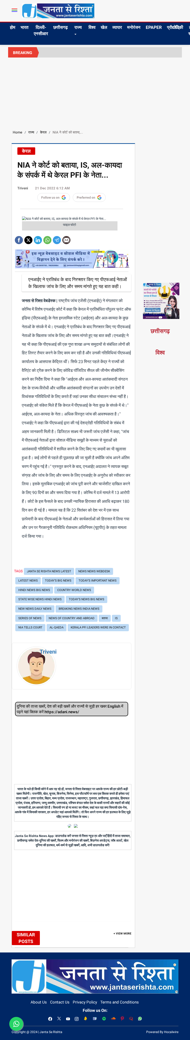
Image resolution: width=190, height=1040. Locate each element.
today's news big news (86, 599)
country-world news (74, 590)
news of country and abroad (72, 618)
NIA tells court (30, 627)
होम (12, 27)
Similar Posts (26, 938)
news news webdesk (94, 571)
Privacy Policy (85, 1002)
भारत (24, 27)
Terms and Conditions (119, 1002)
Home (17, 132)
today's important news (98, 580)
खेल (104, 27)
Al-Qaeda (56, 627)
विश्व (92, 27)
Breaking (22, 52)
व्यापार (117, 27)
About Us (39, 1002)
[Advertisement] (95, 92)
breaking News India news (79, 608)
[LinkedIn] (38, 238)
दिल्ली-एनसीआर (41, 30)
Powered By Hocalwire (162, 1032)
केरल (43, 132)
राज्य (78, 27)
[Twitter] (28, 238)
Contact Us (60, 1002)
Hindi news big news (34, 590)
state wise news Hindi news (40, 599)
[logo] (58, 10)
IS (116, 618)
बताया (105, 618)
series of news (29, 618)
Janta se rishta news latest (49, 571)
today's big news (58, 580)
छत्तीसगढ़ (60, 27)
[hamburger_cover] (14, 10)
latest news (28, 580)
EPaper (154, 27)
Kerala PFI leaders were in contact (98, 627)
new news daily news (34, 608)
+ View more (122, 933)
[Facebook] (19, 238)
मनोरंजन (133, 27)
